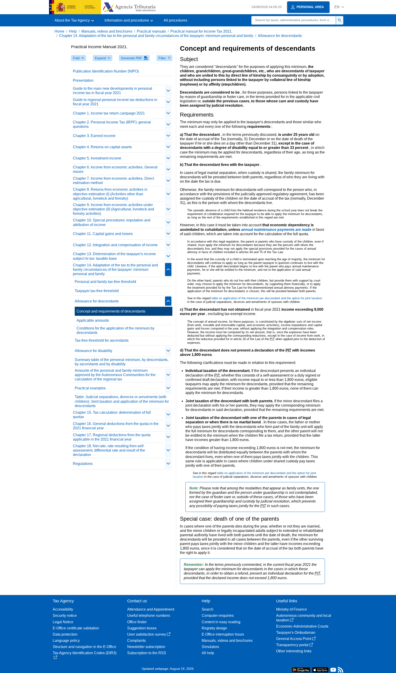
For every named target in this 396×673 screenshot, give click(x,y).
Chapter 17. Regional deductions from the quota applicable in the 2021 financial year (112, 437)
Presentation (83, 80)
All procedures (175, 20)
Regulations (83, 464)
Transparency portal (292, 645)
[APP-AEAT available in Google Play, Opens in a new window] (301, 669)
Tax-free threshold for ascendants (102, 340)
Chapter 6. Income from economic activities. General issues (115, 169)
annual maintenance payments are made (276, 230)
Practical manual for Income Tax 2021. (201, 31)
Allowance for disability (93, 351)
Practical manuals (151, 31)
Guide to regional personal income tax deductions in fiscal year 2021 (115, 102)
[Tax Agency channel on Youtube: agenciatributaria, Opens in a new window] (333, 671)
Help (73, 31)
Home (59, 31)
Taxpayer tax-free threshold (97, 291)
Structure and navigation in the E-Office (84, 647)
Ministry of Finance (291, 609)
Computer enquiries (218, 615)
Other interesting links (293, 651)
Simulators (210, 647)
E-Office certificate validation (76, 628)
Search (207, 609)
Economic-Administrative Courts (302, 626)
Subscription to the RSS (146, 653)
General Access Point (293, 639)
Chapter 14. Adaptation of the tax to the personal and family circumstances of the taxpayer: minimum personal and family (156, 36)
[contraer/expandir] (168, 90)
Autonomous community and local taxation (303, 618)
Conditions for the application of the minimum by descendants (115, 330)
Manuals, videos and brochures (106, 31)
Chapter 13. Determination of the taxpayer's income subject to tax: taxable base (114, 256)
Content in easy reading (221, 622)
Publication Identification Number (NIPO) (106, 71)
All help (208, 653)
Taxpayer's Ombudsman (295, 632)
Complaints (136, 640)
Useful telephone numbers (148, 615)
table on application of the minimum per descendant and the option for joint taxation (267, 298)
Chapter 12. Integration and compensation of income (115, 245)
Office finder (137, 622)
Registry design (214, 628)
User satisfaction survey (146, 634)
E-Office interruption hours (223, 634)
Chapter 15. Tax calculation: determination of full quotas (112, 415)
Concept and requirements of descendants (111, 311)
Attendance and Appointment (150, 609)
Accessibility (63, 609)
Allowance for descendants (280, 36)
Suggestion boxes (142, 628)
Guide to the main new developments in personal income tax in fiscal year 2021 (112, 91)
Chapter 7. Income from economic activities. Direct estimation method (113, 180)
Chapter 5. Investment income (97, 158)
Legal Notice (63, 622)
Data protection (65, 634)
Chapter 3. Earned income (94, 136)
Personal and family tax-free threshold (105, 282)
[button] (339, 7)
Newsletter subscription (146, 647)
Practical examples (90, 388)
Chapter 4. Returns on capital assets (102, 147)
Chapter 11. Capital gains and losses (103, 234)
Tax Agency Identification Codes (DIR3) (84, 653)
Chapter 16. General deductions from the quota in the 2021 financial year (116, 426)
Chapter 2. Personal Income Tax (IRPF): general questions (112, 124)
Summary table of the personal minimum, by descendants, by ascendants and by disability (121, 362)
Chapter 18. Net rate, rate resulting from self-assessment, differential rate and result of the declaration (109, 450)
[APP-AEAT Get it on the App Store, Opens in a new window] (320, 669)
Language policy (66, 640)
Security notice (65, 615)
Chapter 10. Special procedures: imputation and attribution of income (111, 222)
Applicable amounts (93, 320)
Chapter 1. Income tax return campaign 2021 (109, 113)
